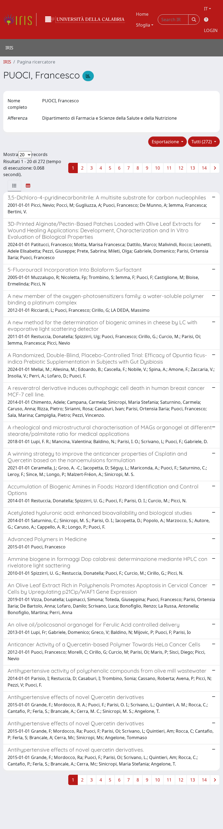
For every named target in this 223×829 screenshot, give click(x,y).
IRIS (7, 62)
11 (169, 168)
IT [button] (206, 9)
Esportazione (166, 142)
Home (142, 14)
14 (204, 168)
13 (192, 168)
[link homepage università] (85, 19)
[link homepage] (19, 19)
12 (180, 168)
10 (157, 168)
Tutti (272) (202, 142)
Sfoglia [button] (143, 25)
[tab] (14, 185)
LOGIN (211, 30)
